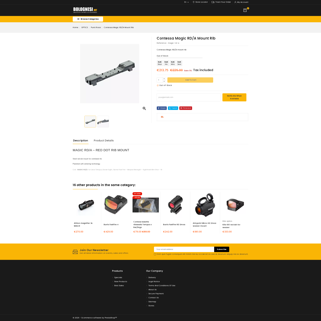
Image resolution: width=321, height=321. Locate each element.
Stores (151, 306)
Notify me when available (234, 97)
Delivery (152, 277)
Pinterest (187, 108)
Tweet (174, 108)
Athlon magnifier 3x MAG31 (83, 224)
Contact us (153, 298)
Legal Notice (154, 282)
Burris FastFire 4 (111, 225)
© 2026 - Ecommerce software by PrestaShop (95, 318)
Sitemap (152, 302)
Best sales (119, 286)
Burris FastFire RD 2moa (174, 225)
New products (120, 282)
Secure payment (156, 294)
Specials (118, 277)
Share (163, 108)
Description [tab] (80, 140)
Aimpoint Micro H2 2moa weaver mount (204, 224)
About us (152, 290)
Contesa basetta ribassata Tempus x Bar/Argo (142, 224)
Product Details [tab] (104, 140)
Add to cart (190, 80)
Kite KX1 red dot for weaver (231, 226)
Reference (162, 43)
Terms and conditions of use (161, 286)
